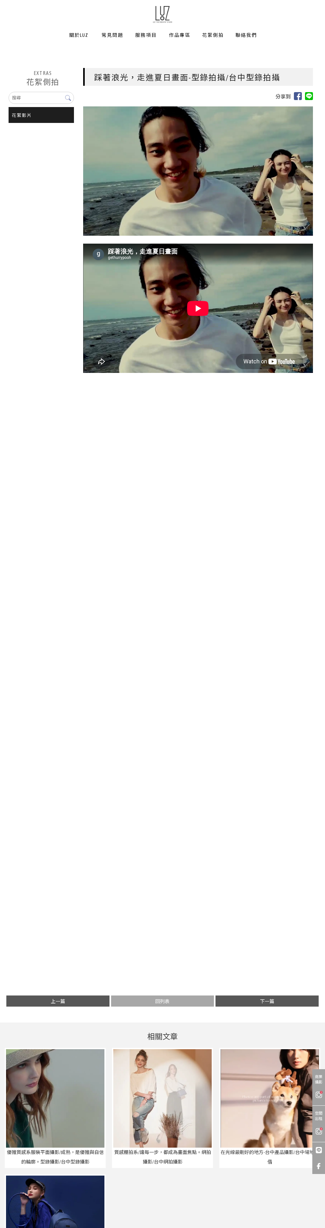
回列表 (162, 1001)
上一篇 (58, 1001)
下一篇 (267, 1001)
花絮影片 (22, 115)
